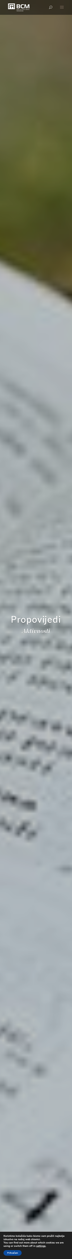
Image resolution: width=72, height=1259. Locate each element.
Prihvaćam (12, 1252)
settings (41, 1246)
